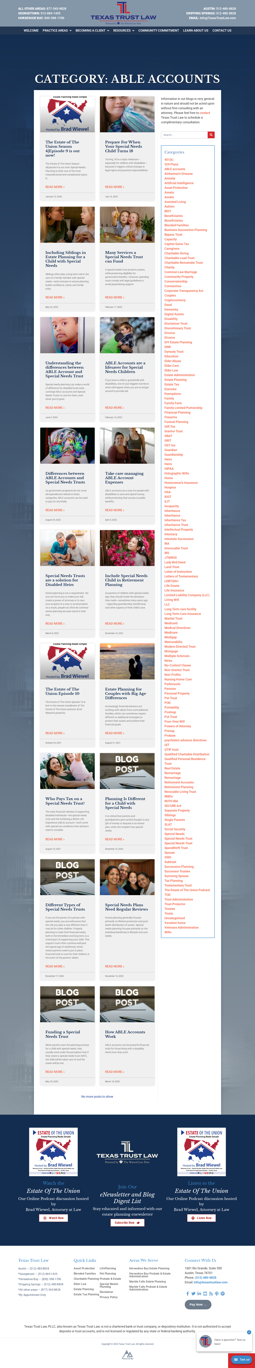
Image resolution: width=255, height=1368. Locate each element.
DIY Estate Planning (178, 342)
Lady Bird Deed (174, 562)
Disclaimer (106, 1292)
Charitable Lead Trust (179, 258)
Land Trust (171, 567)
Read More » (55, 187)
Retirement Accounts (179, 782)
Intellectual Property (178, 529)
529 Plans (171, 164)
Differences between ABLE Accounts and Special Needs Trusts (65, 477)
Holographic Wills (176, 473)
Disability (171, 319)
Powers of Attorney (177, 726)
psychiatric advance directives (185, 740)
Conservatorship (175, 281)
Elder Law (171, 370)
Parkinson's (172, 684)
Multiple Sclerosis (177, 656)
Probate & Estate (110, 1278)
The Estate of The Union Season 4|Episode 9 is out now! (62, 149)
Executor (170, 389)
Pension (170, 689)
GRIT (167, 440)
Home (168, 478)
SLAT (168, 824)
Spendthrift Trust (176, 848)
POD (167, 703)
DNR (167, 347)
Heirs (168, 459)
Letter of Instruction (178, 571)
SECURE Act (172, 806)
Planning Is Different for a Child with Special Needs (125, 803)
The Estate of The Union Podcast (187, 890)
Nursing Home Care (178, 679)
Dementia (171, 309)
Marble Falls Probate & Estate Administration (148, 1288)
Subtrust (170, 862)
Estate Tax (171, 384)
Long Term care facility (180, 609)
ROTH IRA (171, 801)
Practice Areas (55, 30)
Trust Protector (174, 904)
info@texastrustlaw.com (211, 1282)
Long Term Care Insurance (182, 614)
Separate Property (177, 810)
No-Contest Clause (177, 665)
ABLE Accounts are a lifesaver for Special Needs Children (125, 367)
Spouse (169, 852)
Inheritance (172, 511)
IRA (166, 543)
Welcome (31, 30)
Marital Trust (173, 618)
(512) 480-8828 (205, 1277)
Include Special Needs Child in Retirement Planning (126, 580)
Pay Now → (198, 1304)
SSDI (167, 857)
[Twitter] (194, 1294)
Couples (170, 295)
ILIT (167, 501)
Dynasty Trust (174, 351)
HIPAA (169, 468)
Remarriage (172, 773)
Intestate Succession (179, 539)
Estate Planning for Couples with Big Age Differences (125, 693)
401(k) (168, 159)
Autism (169, 206)
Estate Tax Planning (86, 1294)
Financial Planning (177, 412)
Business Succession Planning (185, 230)
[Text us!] (241, 1360)
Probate (170, 735)
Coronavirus (172, 286)
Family (169, 398)
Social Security (174, 829)
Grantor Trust (173, 431)
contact (205, 113)
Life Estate (171, 585)
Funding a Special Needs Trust (62, 1034)
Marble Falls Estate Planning (147, 1281)
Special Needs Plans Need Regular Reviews (126, 907)
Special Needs (174, 834)
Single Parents (174, 820)
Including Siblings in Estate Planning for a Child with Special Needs (65, 259)
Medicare (171, 632)
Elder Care (171, 365)
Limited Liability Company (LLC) (186, 595)
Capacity (170, 239)
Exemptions (172, 394)
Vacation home (175, 923)
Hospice (170, 487)
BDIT (167, 211)
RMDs (168, 796)
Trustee (169, 909)
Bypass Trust (173, 234)
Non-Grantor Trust (177, 670)
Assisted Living (175, 202)
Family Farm (173, 403)
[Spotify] (223, 1294)
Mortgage (171, 651)
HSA (167, 492)
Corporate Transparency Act (183, 291)
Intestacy (170, 534)
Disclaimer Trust (175, 323)
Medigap (170, 637)
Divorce (169, 333)
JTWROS (170, 557)
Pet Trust (170, 698)
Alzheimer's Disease (178, 173)
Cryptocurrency (175, 300)
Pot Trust (170, 717)
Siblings (170, 815)
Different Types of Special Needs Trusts (65, 907)
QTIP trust (171, 749)
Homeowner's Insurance (181, 482)
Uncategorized (174, 918)
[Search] (211, 135)
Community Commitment (158, 30)
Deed (168, 305)
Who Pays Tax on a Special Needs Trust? (65, 801)
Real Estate (172, 768)
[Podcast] (217, 1294)
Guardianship (173, 454)
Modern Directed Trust (180, 646)
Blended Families (176, 225)
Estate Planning (175, 379)
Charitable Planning (86, 1278)
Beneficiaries (173, 216)
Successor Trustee (177, 871)
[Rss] (211, 1294)
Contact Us (221, 30)
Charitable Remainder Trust (183, 262)
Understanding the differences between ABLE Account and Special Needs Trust (64, 370)
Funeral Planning (176, 422)
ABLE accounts (174, 169)
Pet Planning (108, 1273)
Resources (122, 30)
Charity (169, 267)
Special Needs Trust (178, 838)
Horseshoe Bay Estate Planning (149, 1268)
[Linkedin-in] (199, 1294)
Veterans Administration (181, 927)
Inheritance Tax (175, 520)
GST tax (169, 445)
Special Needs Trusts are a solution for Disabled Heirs (65, 580)
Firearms (170, 417)
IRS (166, 553)
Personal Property (177, 693)
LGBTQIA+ (171, 581)
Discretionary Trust (177, 328)
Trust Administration (178, 899)
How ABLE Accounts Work (125, 1034)
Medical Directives (177, 628)
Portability (171, 707)
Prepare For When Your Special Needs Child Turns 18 (123, 146)
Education (171, 356)
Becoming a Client (90, 30)
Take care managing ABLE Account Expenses (124, 477)
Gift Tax (169, 426)
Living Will (171, 600)
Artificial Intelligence (179, 183)
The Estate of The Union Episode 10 (62, 691)
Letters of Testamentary (181, 576)
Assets (169, 192)
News (168, 660)
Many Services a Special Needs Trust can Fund (124, 257)
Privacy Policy (109, 1297)
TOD (167, 895)
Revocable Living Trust (180, 792)
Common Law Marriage (180, 272)
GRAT (168, 436)
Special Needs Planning (109, 1285)
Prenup (169, 731)
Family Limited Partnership (183, 408)
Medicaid (170, 623)
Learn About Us (195, 30)
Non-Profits (172, 674)
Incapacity (171, 506)
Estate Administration (179, 375)
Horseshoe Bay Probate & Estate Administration (150, 1275)
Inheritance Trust (176, 525)
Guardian (170, 450)
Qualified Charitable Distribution (186, 754)
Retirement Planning (178, 787)
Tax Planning (173, 880)
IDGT (167, 497)
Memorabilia (173, 642)
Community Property (178, 276)
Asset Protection (176, 188)
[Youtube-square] (205, 1294)
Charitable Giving (176, 253)
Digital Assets (174, 314)
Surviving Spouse (176, 876)
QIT (166, 745)
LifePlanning (108, 1268)
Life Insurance (174, 590)
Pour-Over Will (174, 721)
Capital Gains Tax (176, 244)
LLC (167, 604)
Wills (167, 932)
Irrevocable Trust (176, 548)
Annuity (169, 178)
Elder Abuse (172, 361)
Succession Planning (179, 866)
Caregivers (172, 248)
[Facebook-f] (188, 1294)
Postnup (170, 712)
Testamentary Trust (178, 885)
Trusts (168, 913)
